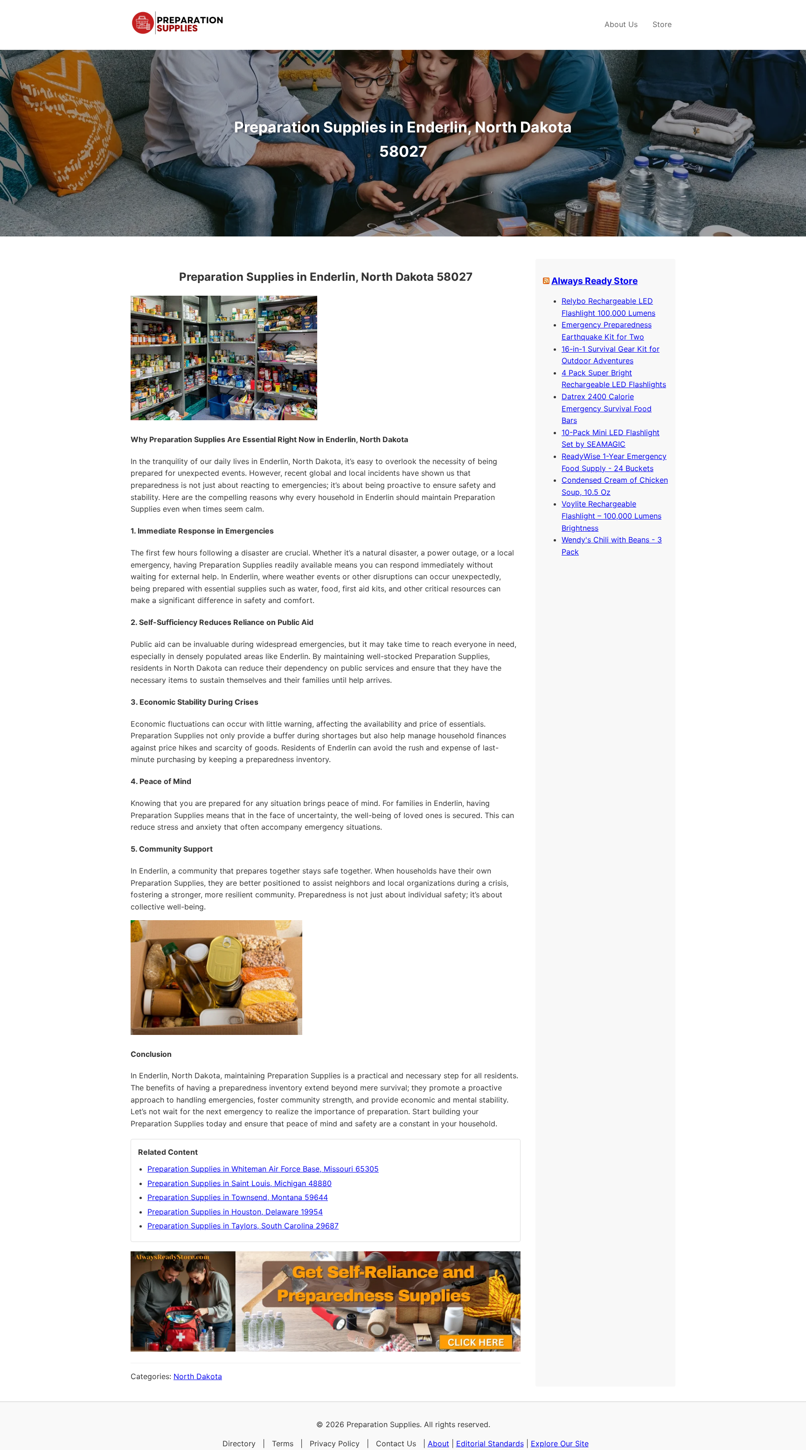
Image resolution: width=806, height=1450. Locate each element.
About (438, 1443)
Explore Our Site (560, 1443)
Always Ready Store (594, 280)
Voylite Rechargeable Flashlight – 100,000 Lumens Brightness (611, 515)
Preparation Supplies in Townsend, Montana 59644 (237, 1197)
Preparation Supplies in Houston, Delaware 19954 (235, 1211)
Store (662, 24)
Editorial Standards (490, 1443)
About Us (621, 24)
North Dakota (198, 1376)
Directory (239, 1443)
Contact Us (396, 1443)
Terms (282, 1443)
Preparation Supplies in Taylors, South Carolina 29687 (243, 1225)
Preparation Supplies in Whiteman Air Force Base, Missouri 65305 (263, 1168)
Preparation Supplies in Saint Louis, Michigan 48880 (239, 1183)
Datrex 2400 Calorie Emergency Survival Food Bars (607, 408)
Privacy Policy (335, 1443)
